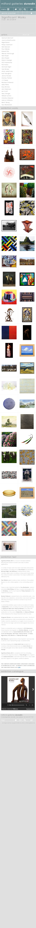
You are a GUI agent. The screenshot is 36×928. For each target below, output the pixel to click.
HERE (19, 667)
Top (3, 720)
